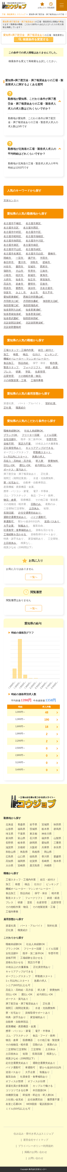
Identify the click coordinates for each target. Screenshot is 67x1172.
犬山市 (20, 270)
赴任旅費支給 (35, 1099)
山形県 (9, 829)
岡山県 (48, 851)
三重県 (57, 842)
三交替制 (36, 1049)
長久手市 (48, 292)
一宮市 (20, 257)
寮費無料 (53, 460)
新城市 (32, 275)
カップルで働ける (43, 1085)
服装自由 (11, 1076)
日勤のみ (36, 504)
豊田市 (20, 266)
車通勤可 (9, 521)
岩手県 (33, 824)
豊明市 (32, 283)
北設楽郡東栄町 (35, 322)
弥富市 (8, 292)
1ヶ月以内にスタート (16, 456)
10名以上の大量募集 (17, 967)
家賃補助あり (37, 1017)
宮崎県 (21, 865)
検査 (16, 354)
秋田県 (57, 824)
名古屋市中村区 (13, 232)
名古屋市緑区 (33, 249)
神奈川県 (47, 833)
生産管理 (40, 371)
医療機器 (28, 1040)
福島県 (21, 829)
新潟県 (9, 838)
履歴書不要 (53, 1099)
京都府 (21, 847)
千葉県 (21, 833)
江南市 (44, 270)
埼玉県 (9, 833)
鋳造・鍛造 (52, 367)
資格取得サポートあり (37, 1012)
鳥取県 (24, 851)
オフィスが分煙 (36, 1081)
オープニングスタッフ (18, 976)
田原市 (8, 288)
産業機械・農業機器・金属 (21, 1026)
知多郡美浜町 (33, 314)
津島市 (34, 262)
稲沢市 (20, 275)
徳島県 (33, 856)
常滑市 (32, 270)
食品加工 (9, 363)
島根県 (36, 851)
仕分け (37, 354)
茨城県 (33, 829)
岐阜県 (21, 842)
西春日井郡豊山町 (33, 296)
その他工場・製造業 (48, 1040)
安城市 (32, 266)
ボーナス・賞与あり (15, 469)
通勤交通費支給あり (15, 517)
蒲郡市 (8, 270)
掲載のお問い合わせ (35, 1152)
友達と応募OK (14, 1104)
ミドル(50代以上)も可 (18, 1108)
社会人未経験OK (34, 430)
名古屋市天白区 (35, 253)
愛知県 (45, 842)
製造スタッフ (11, 367)
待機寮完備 (12, 1095)
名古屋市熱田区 (13, 240)
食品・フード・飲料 (44, 1035)
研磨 (18, 371)
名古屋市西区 (31, 227)
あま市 (34, 292)
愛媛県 (57, 856)
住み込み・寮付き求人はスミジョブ (34, 1133)
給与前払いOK (43, 465)
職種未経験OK (12, 430)
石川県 (33, 838)
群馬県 (57, 829)
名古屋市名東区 (13, 253)
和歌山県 (11, 851)
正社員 (8, 407)
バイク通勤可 (38, 517)
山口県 (21, 856)
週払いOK (25, 465)
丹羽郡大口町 (11, 301)
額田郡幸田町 (31, 318)
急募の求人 (38, 456)
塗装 (28, 371)
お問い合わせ (35, 1158)
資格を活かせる (14, 962)
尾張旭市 (45, 279)
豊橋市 (52, 253)
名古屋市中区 (33, 232)
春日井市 (9, 262)
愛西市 (20, 288)
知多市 (20, 279)
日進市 (44, 283)
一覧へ (33, 577)
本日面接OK (39, 1090)
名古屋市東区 (33, 223)
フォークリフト (32, 367)
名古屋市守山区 (13, 249)
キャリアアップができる (40, 448)
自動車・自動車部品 (17, 1021)
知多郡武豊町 (11, 318)
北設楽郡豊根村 (12, 327)
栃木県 (45, 829)
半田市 (44, 257)
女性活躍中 (10, 439)
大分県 (9, 865)
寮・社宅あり (11, 482)
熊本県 (57, 861)
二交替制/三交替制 (16, 1049)
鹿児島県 (35, 865)
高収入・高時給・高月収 (18, 460)
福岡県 (21, 861)
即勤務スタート (42, 452)
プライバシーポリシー (30, 1145)
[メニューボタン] (61, 5)
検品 (26, 354)
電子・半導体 (42, 1030)
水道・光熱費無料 (45, 1008)
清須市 (32, 288)
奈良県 (57, 847)
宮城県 (45, 824)
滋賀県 (9, 847)
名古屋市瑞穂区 (35, 236)
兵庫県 (45, 847)
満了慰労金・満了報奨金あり (22, 1003)
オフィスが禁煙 (14, 1081)
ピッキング (51, 354)
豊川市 (22, 262)
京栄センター (11, 200)
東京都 (33, 833)
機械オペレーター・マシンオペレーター (26, 358)
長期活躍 (9, 512)
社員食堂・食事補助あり (18, 530)
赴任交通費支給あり (29, 512)
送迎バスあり (52, 521)
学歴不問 (51, 439)
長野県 (9, 842)
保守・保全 (41, 893)
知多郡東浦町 (33, 309)
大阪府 (33, 847)
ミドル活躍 (50, 435)
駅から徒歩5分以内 (50, 1067)
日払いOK (9, 465)
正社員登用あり (13, 448)
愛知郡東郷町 (11, 296)
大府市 (8, 279)
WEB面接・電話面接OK (39, 1104)
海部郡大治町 (51, 301)
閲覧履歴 (50, 8)
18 (46, 726)
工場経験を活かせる (15, 534)
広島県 (9, 856)
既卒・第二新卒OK (33, 953)
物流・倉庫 (10, 499)
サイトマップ (40, 1139)
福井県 (45, 838)
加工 (6, 354)
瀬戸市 (32, 257)
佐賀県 (33, 861)
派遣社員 (11, 925)
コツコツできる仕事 (17, 1090)
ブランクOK (11, 435)
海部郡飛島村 (31, 305)
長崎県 (45, 861)
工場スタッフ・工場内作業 (19, 350)
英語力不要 (24, 443)
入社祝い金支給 (14, 1099)
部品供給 (23, 363)
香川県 (45, 856)
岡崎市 (8, 257)
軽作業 (54, 363)
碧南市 (47, 262)
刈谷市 (8, 266)
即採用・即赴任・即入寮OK (38, 1095)
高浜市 (8, 283)
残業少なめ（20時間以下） (21, 1058)
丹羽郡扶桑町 (31, 301)
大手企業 (9, 525)
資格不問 (9, 443)
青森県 (21, 824)
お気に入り (42, 8)
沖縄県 (48, 865)
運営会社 (28, 1139)
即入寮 (40, 460)
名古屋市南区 (31, 245)
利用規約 (48, 1145)
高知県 (9, 861)
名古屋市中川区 (35, 240)
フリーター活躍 (31, 435)
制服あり (23, 525)
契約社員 (50, 403)
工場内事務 (37, 380)
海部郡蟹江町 (11, 305)
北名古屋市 (46, 288)
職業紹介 (21, 407)
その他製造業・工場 (15, 380)
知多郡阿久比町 (13, 309)
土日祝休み (10, 543)
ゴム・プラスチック (17, 1035)
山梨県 (57, 838)
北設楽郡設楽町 (13, 322)
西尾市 (44, 266)
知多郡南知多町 (13, 314)
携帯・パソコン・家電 (18, 1030)
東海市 (44, 275)
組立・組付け (46, 350)
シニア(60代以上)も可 (18, 985)
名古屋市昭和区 (13, 236)
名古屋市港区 (11, 245)
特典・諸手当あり (16, 1017)
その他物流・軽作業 (17, 1044)
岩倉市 (20, 283)
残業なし (52, 1053)
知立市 (32, 279)
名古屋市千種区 (13, 223)
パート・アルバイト (31, 925)
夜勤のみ (52, 1044)
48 (46, 712)
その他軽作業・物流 (29, 376)
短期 (25, 1053)
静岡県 (33, 842)
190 (46, 719)
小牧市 (8, 275)
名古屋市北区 (11, 227)
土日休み (34, 508)
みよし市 (21, 292)
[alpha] (14, 5)
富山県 (21, 838)
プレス (8, 371)
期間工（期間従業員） (18, 1008)
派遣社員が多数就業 (17, 1085)
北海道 (9, 824)
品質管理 (9, 376)
